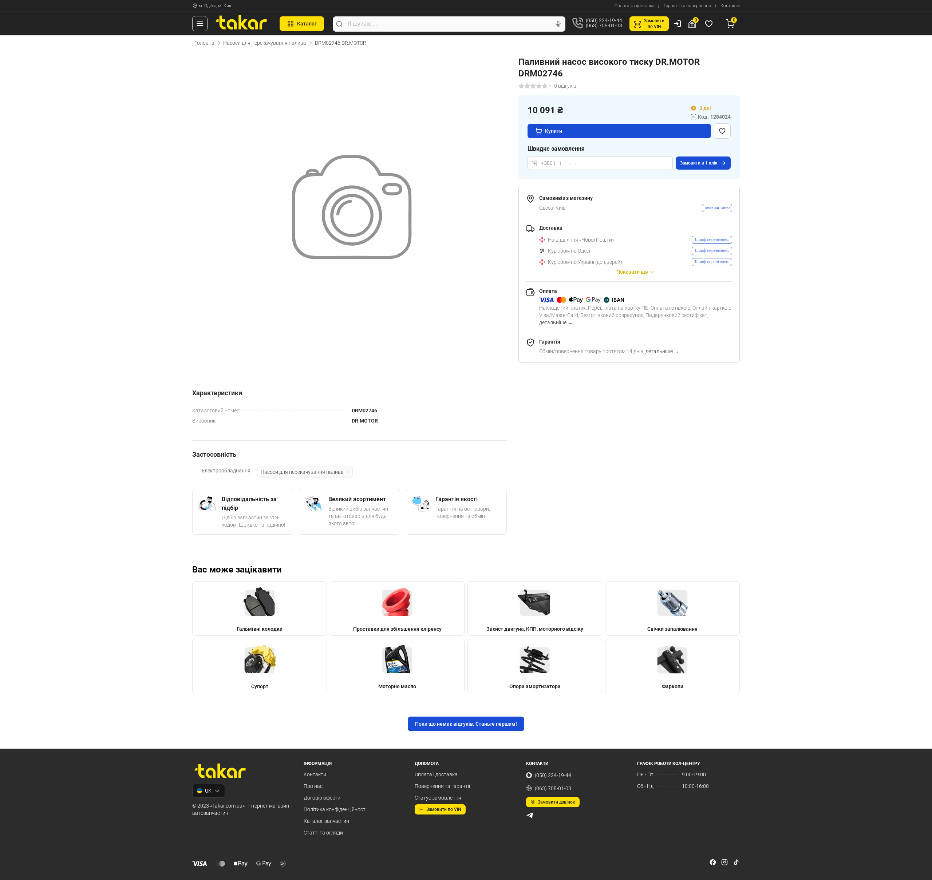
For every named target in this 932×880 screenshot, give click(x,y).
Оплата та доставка (634, 5)
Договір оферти (322, 798)
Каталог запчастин (326, 821)
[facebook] (712, 862)
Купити (553, 131)
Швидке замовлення (556, 148)
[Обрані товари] (710, 23)
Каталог (307, 24)
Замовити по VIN (443, 809)
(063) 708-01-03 (553, 788)
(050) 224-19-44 (553, 775)
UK (208, 791)
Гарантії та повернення (687, 5)
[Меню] (200, 23)
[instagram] (724, 862)
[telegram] (529, 815)
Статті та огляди (323, 833)
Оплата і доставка (436, 774)
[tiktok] (736, 862)
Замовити (699, 163)
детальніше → (556, 322)
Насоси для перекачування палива (264, 43)
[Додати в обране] (722, 131)
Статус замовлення (438, 798)
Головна (204, 43)
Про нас (313, 786)
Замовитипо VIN (654, 23)
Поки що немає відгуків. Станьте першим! (466, 724)
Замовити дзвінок (556, 802)
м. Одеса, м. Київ (216, 5)
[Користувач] (677, 23)
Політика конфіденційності (335, 809)
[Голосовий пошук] (558, 24)
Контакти (730, 5)
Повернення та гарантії (442, 786)
